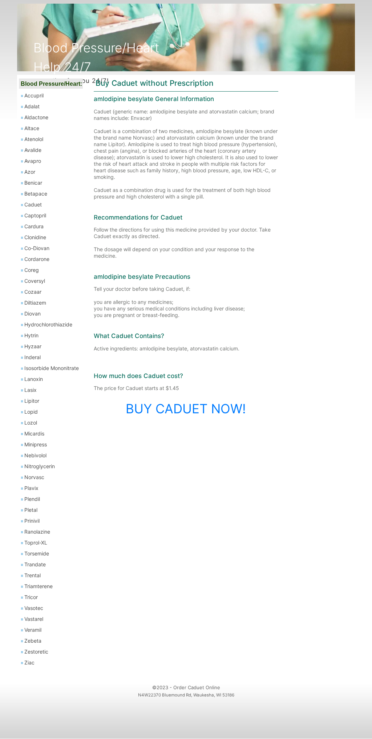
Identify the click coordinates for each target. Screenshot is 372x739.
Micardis (34, 433)
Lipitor (31, 401)
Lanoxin (33, 379)
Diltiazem (35, 303)
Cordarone (36, 259)
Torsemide (36, 553)
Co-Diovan (36, 248)
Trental (32, 575)
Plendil (32, 499)
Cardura (34, 226)
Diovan (32, 313)
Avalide (32, 150)
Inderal (32, 357)
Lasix (30, 390)
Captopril (35, 215)
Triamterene (38, 586)
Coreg (31, 270)
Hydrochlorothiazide (48, 324)
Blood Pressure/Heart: (51, 84)
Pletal (30, 510)
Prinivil (32, 521)
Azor (29, 172)
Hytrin (31, 335)
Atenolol (33, 139)
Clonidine (35, 237)
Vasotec (33, 608)
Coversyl (34, 281)
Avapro (32, 161)
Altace (31, 128)
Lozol (30, 422)
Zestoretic (36, 651)
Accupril (34, 95)
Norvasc (34, 477)
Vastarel (33, 619)
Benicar (33, 183)
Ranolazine (37, 532)
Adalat (32, 106)
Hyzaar (32, 346)
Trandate (35, 564)
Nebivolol (35, 455)
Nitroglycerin (39, 466)
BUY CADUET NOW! (186, 408)
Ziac (29, 662)
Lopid (31, 412)
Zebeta (32, 641)
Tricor (31, 597)
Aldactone (36, 117)
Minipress (35, 444)
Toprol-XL (35, 542)
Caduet (33, 204)
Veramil (32, 630)
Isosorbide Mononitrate (51, 368)
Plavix (31, 488)
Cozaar (32, 292)
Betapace (35, 193)
